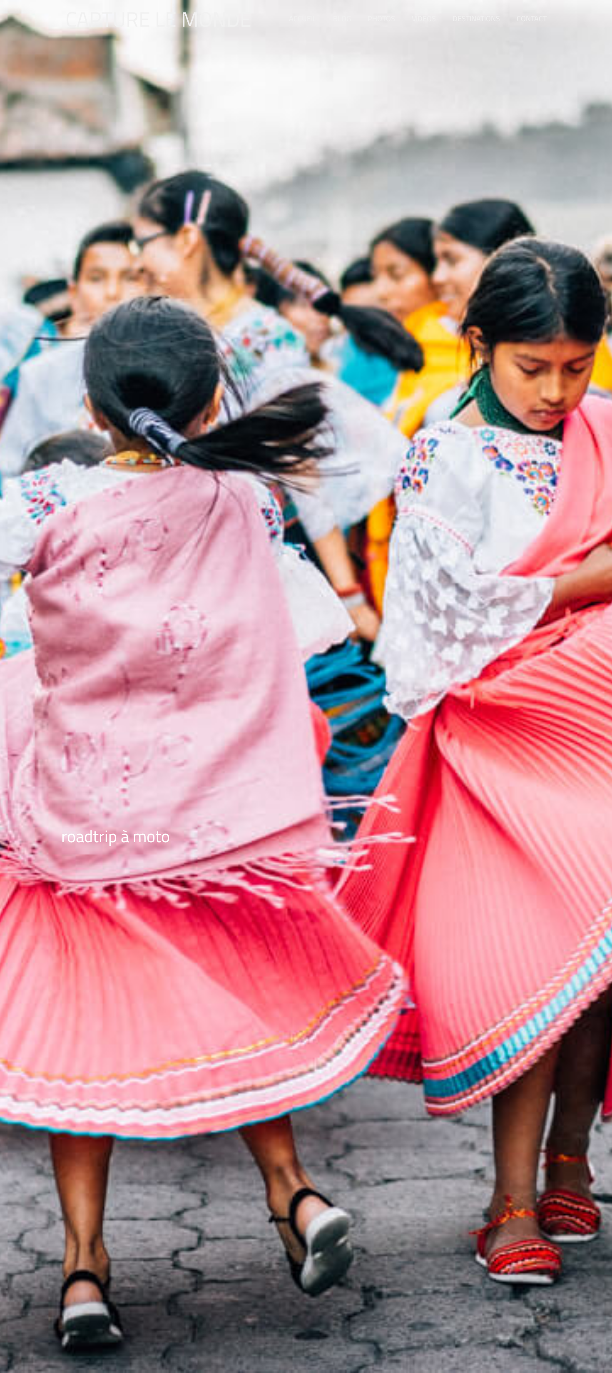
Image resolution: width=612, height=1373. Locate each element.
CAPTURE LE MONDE (158, 19)
